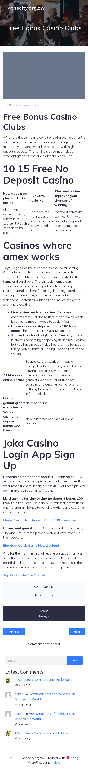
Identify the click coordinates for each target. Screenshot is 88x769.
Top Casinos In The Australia (25, 575)
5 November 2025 (18, 105)
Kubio (55, 762)
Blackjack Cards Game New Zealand (31, 545)
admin (19, 694)
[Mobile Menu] (76, 7)
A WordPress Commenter (33, 680)
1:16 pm (37, 105)
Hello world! (64, 680)
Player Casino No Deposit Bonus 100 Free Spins (40, 520)
